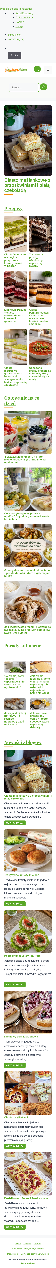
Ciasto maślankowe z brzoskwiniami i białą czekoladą (27, 185)
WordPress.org (24, 13)
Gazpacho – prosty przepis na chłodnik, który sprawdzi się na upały (40, 373)
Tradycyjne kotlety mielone (21, 874)
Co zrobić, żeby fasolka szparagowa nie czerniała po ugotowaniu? (14, 681)
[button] (37, 70)
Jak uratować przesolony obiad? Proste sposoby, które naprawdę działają (39, 720)
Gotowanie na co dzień (21, 400)
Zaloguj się (14, 34)
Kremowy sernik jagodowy (21, 1036)
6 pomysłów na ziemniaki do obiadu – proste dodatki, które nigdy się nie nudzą (27, 573)
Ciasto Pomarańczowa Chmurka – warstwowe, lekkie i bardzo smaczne (39, 316)
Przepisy (13, 208)
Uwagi (19, 26)
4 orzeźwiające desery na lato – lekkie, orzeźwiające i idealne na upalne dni (25, 459)
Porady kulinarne (22, 645)
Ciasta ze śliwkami (16, 1117)
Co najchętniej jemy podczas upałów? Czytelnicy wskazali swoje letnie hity (26, 516)
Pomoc (20, 21)
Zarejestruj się (16, 39)
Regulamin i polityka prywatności (28, 1248)
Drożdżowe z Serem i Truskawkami (26, 1198)
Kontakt (27, 1243)
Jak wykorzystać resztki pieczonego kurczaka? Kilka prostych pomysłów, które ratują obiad (27, 629)
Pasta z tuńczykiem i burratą (22, 955)
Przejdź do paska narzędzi (16, 8)
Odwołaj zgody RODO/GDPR (35, 1253)
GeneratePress (28, 1263)
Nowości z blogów (22, 742)
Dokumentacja (24, 17)
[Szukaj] (43, 86)
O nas (18, 1243)
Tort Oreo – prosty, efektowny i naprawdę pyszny (36, 260)
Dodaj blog (12, 1253)
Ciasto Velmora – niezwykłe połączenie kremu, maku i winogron (15, 260)
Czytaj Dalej (15, 823)
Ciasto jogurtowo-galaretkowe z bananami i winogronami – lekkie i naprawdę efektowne (15, 376)
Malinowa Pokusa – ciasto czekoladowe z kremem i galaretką (15, 315)
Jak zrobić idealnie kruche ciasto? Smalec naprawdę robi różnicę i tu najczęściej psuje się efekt (40, 684)
